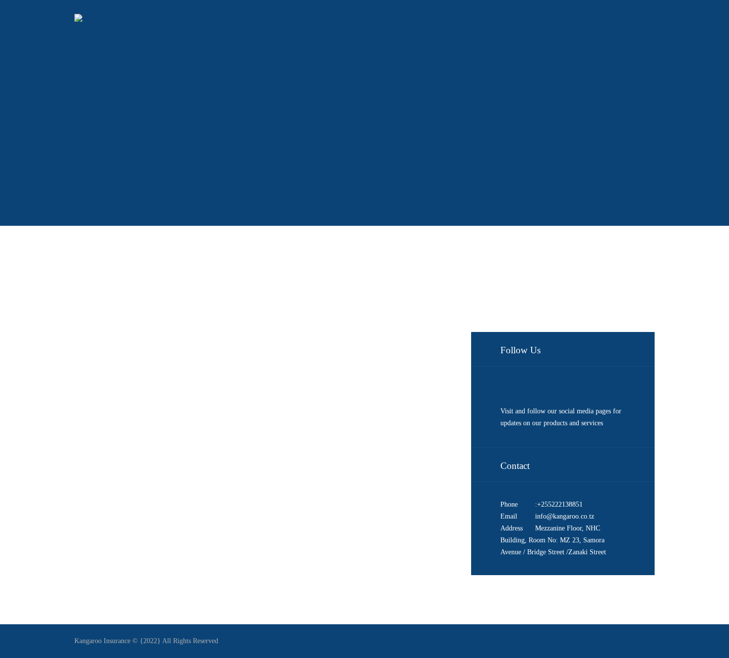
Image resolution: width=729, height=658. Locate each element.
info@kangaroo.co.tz (564, 516)
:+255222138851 (559, 504)
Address (511, 528)
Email (508, 516)
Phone (509, 504)
